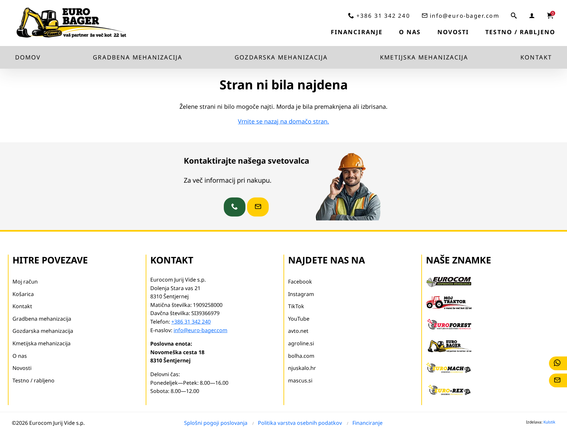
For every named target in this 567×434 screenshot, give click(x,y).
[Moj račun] (532, 15)
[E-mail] (558, 380)
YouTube (298, 318)
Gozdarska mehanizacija (281, 57)
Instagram (301, 294)
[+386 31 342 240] (234, 207)
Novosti (453, 32)
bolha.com (301, 355)
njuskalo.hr (302, 368)
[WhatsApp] (558, 363)
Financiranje (357, 32)
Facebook (300, 281)
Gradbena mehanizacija (137, 57)
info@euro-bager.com (464, 15)
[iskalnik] (514, 15)
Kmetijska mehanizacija (424, 57)
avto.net (298, 330)
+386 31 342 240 (383, 15)
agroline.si (301, 343)
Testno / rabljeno (520, 32)
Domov (28, 57)
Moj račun (25, 281)
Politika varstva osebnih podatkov (300, 422)
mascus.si (300, 380)
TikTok (296, 306)
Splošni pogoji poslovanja (215, 422)
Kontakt (536, 57)
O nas (410, 32)
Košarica (23, 294)
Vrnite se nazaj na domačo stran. (283, 121)
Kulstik (549, 422)
